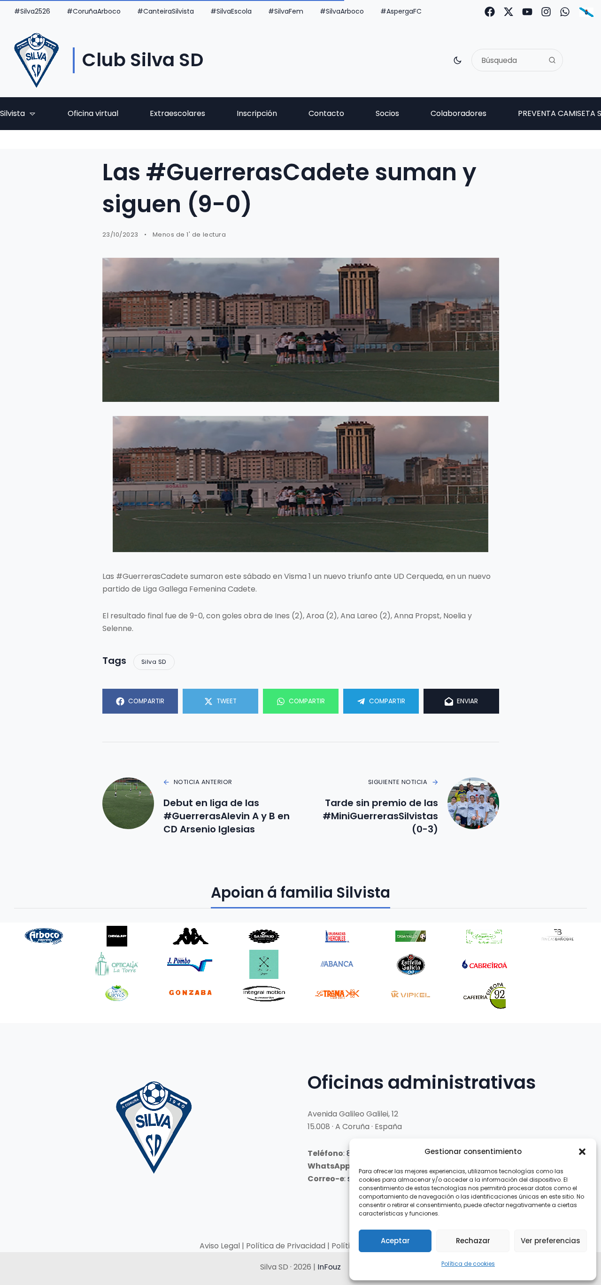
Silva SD (154, 661)
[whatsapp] (565, 12)
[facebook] (490, 12)
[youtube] (527, 12)
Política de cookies (468, 1264)
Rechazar (473, 1241)
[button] (582, 1151)
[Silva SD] (36, 60)
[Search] (552, 60)
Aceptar (395, 1241)
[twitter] (508, 12)
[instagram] (546, 12)
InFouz (329, 1267)
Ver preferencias (550, 1241)
